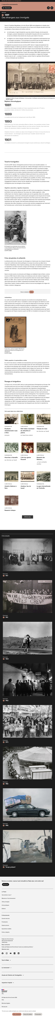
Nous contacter (6, 944)
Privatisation (5, 922)
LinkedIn (18, 953)
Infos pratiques (5, 905)
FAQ (3, 999)
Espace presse (5, 925)
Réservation (8, 7)
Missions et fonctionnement (8, 898)
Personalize (38, 1014)
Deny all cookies (27, 1014)
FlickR (14, 953)
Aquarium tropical (7, 982)
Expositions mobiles (6, 928)
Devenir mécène (6, 918)
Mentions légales (6, 1003)
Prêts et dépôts (5, 932)
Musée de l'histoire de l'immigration (12, 975)
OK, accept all (16, 1014)
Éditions (4, 908)
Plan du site (4, 1006)
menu (48, 7)
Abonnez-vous (5, 949)
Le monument (5, 967)
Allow (31, 292)
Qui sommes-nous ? (6, 895)
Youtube (10, 953)
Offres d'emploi (5, 901)
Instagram (7, 953)
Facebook (2, 953)
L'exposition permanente (10, 4)
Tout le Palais (5, 960)
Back (51, 7)
